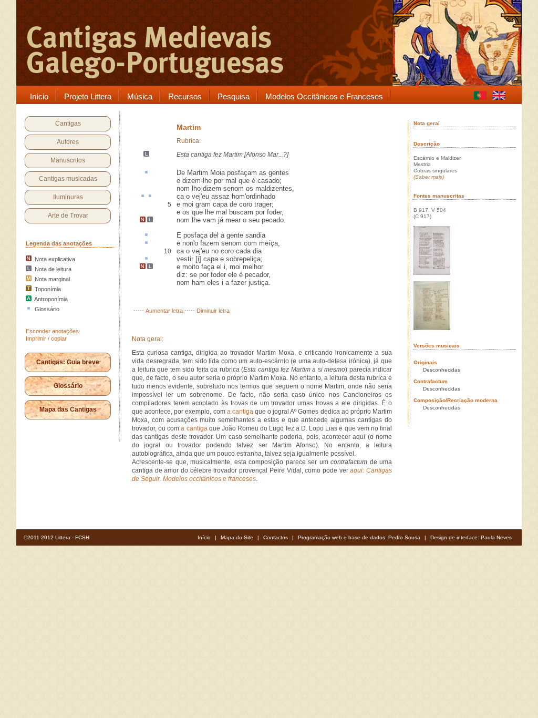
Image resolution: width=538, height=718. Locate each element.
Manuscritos (67, 160)
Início (204, 537)
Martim (189, 127)
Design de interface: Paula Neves (471, 537)
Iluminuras (68, 197)
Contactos (275, 537)
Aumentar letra (164, 310)
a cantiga (241, 411)
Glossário (68, 385)
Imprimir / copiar (46, 338)
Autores (68, 142)
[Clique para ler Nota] (143, 220)
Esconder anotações (52, 331)
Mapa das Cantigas (68, 409)
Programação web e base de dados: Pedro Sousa (359, 537)
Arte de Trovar (68, 215)
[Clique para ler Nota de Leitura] (146, 154)
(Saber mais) (428, 177)
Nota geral (426, 123)
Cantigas (68, 123)
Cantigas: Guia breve (67, 362)
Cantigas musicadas (68, 178)
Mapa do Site (237, 537)
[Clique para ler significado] (146, 173)
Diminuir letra (213, 310)
